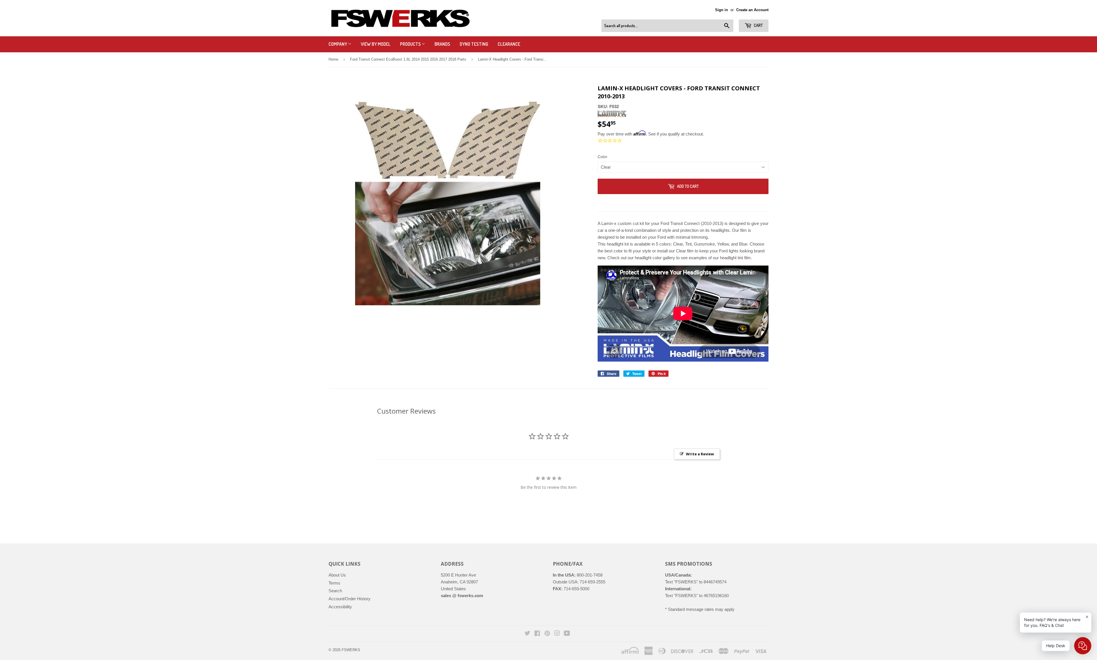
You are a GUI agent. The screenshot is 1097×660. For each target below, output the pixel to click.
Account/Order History (350, 598)
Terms (334, 583)
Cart (758, 25)
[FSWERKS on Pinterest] (547, 633)
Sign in (721, 10)
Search (335, 590)
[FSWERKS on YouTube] (567, 633)
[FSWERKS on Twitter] (527, 633)
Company (338, 44)
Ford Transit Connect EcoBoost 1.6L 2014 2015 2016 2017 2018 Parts (408, 59)
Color (602, 156)
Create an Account (752, 10)
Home (333, 59)
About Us (337, 575)
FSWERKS (351, 650)
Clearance (509, 44)
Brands (442, 44)
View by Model (376, 44)
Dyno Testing (474, 44)
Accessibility (340, 606)
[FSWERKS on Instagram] (557, 633)
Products (411, 44)
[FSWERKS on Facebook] (537, 633)
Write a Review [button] (700, 453)
